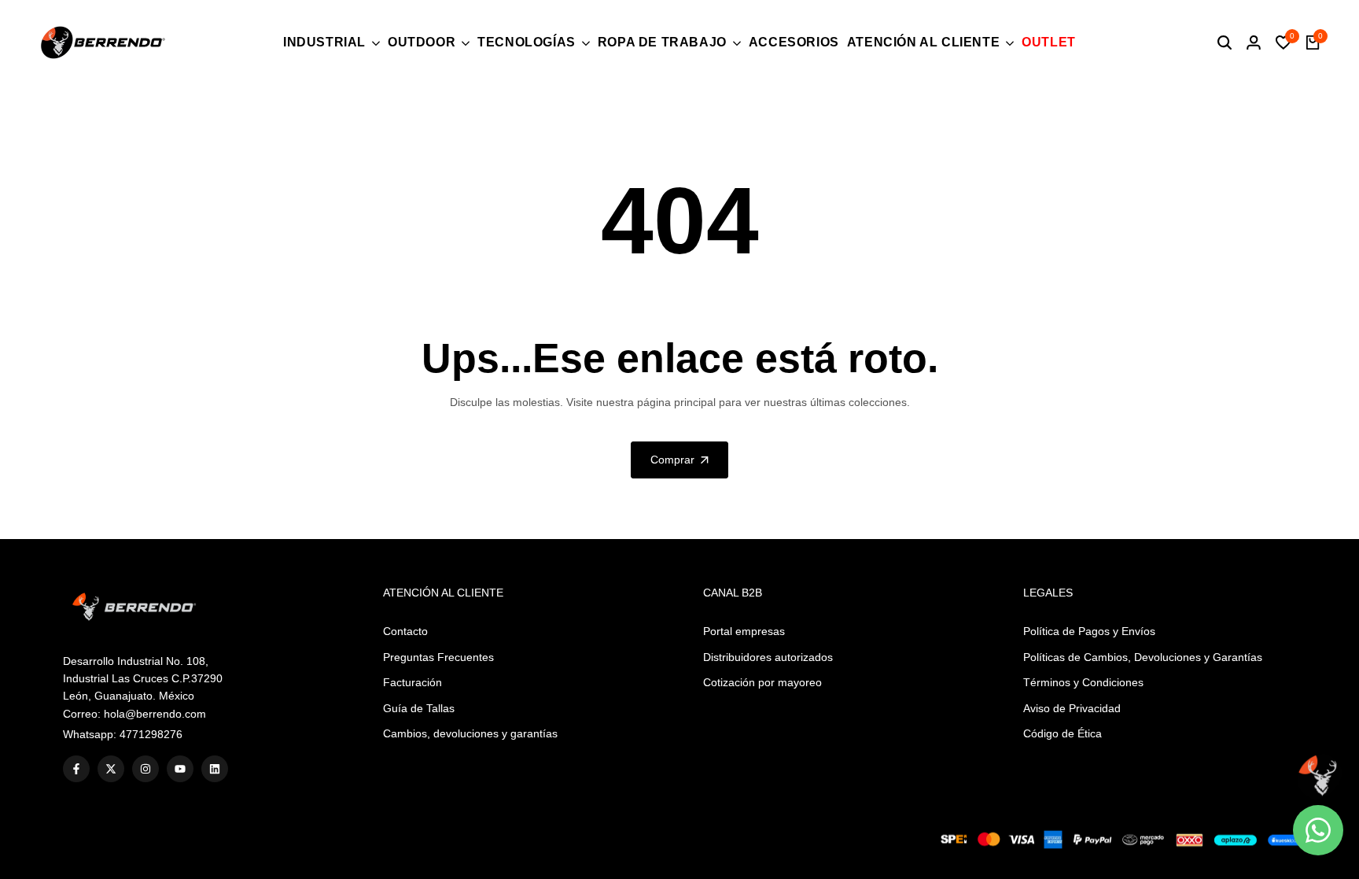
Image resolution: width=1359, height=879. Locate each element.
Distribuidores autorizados (768, 657)
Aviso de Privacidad (1072, 708)
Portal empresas (744, 631)
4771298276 (151, 734)
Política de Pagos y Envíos (1089, 631)
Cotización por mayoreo (762, 682)
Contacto (405, 631)
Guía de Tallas (419, 708)
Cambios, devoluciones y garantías (470, 733)
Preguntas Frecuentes (438, 657)
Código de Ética (1062, 733)
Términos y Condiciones (1083, 682)
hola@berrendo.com (155, 713)
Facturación (412, 682)
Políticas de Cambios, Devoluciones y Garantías (1142, 657)
